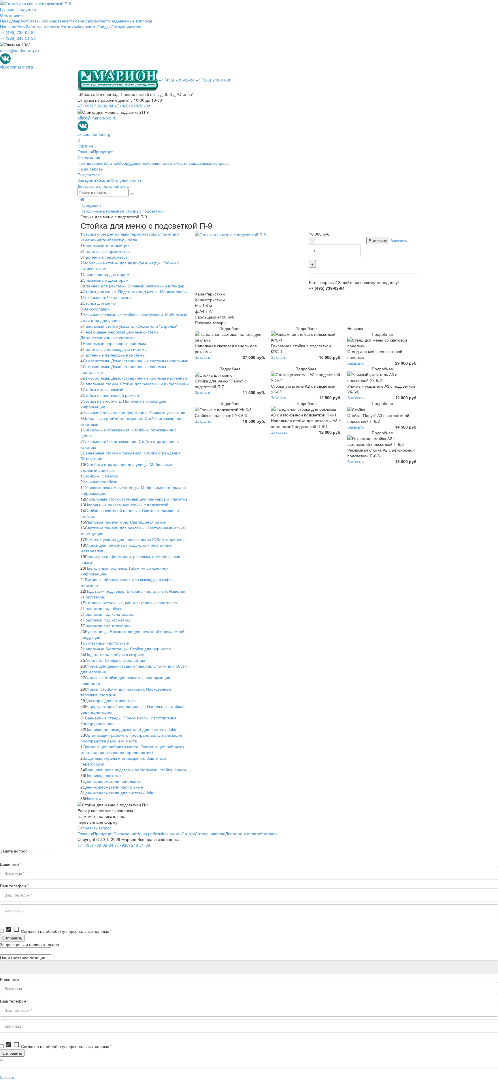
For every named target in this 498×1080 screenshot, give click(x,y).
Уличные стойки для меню (108, 297)
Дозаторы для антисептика (110, 700)
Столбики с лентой (100, 476)
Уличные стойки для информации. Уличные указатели (134, 412)
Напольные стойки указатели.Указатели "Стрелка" (130, 326)
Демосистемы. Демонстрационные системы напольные (135, 360)
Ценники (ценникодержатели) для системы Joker (131, 729)
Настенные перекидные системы (114, 355)
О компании (11, 15)
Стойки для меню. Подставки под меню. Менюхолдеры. (136, 291)
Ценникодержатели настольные (113, 787)
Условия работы (84, 21)
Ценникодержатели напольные (112, 781)
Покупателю (89, 174)
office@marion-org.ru (19, 50)
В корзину (378, 240)
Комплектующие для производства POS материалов (134, 539)
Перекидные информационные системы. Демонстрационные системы (120, 334)
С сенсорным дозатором (106, 274)
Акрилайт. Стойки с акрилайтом (115, 660)
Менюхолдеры (96, 309)
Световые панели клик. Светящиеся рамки (125, 522)
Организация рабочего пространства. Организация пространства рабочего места (131, 738)
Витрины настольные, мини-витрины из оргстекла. (130, 602)
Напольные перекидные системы (114, 343)
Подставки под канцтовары (108, 614)
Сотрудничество (126, 26)
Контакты (69, 26)
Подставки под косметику (107, 620)
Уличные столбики (100, 481)
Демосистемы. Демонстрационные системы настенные (135, 378)
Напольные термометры (106, 245)
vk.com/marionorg (16, 67)
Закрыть (7, 1077)
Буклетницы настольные (106, 643)
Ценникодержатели (103, 775)
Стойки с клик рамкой (103, 389)
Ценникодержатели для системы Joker (119, 792)
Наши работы (13, 26)
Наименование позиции (22, 957)
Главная (8, 9)
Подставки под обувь (102, 608)
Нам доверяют (14, 21)
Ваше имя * (11, 864)
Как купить (87, 26)
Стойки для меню (99, 303)
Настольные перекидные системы (115, 349)
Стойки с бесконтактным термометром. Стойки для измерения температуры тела (130, 236)
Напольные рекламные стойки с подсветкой (122, 211)
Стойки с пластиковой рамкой (111, 395)
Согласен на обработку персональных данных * (58, 931)
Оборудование (55, 21)
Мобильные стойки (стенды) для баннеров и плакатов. (136, 499)
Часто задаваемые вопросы (125, 21)
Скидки (104, 26)
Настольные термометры (107, 251)
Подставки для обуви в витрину (114, 654)
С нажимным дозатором (106, 280)
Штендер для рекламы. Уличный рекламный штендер (133, 286)
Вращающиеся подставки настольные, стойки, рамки (135, 769)
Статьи (34, 21)
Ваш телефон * (14, 885)
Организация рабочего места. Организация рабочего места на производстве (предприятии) (132, 749)
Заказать (399, 240)
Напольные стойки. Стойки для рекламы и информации (136, 383)
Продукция (26, 9)
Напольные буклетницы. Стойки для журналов (127, 648)
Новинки (93, 798)
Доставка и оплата (43, 26)
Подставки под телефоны (107, 625)
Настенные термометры (106, 257)
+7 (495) (18, 32)
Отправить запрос (95, 828)
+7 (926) (18, 38)
